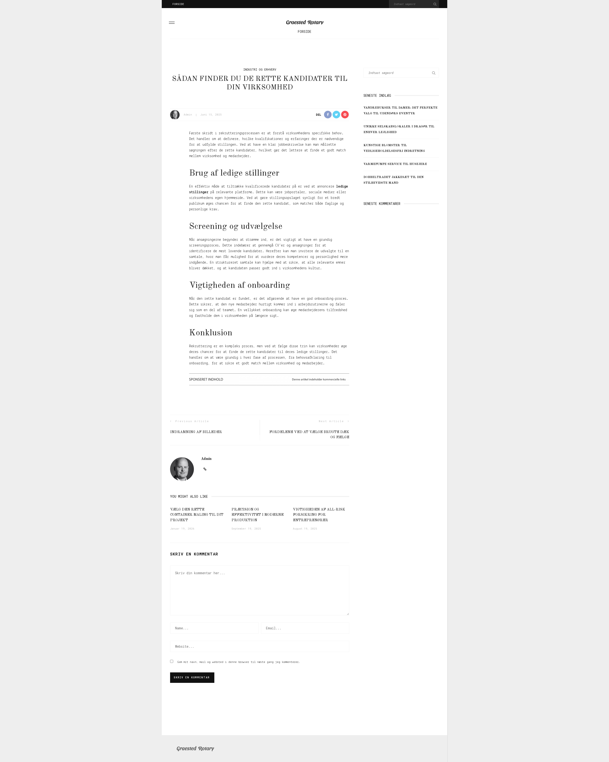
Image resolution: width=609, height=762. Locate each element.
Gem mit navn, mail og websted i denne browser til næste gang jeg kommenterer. (238, 662)
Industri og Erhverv (259, 69)
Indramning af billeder (196, 432)
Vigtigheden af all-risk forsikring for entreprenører (319, 515)
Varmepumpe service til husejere (395, 164)
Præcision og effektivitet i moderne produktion (257, 515)
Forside (178, 4)
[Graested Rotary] (195, 749)
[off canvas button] (172, 23)
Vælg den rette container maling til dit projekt (196, 515)
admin (188, 114)
